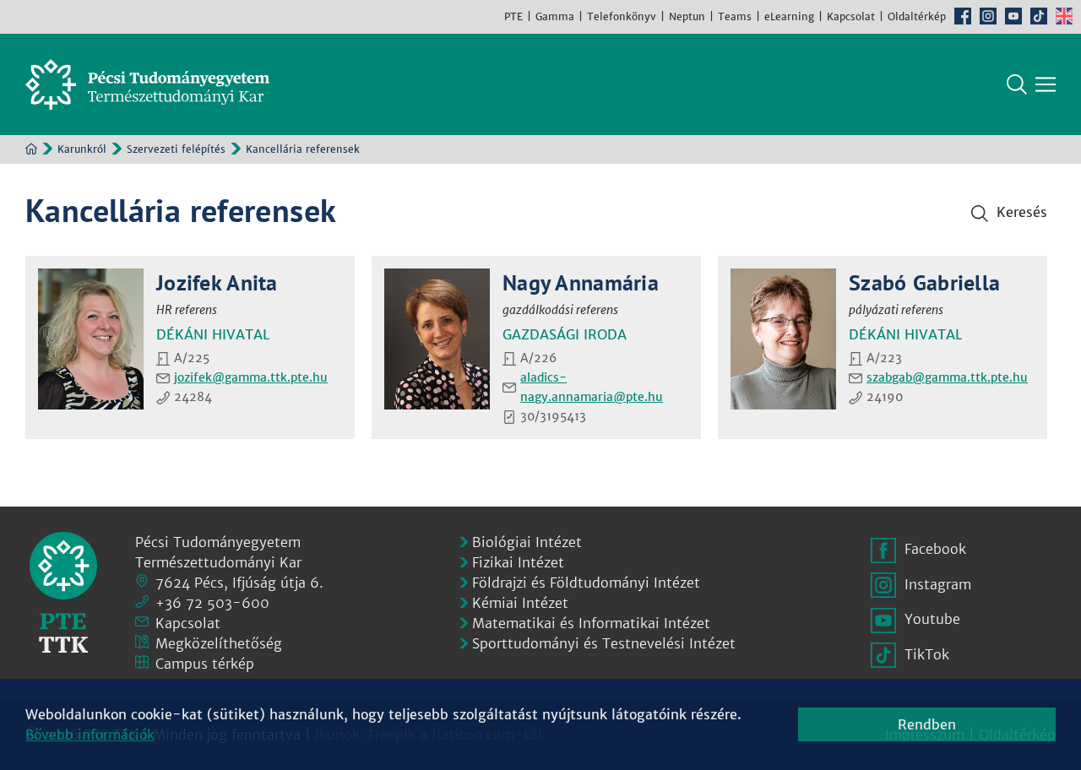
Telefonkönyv (621, 16)
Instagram (988, 16)
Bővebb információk (90, 734)
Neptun (687, 16)
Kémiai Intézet (520, 602)
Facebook (962, 16)
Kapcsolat (851, 16)
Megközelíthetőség (218, 643)
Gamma (554, 16)
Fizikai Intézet (518, 562)
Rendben (927, 724)
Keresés (1017, 84)
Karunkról (81, 149)
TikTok (1038, 16)
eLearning (789, 16)
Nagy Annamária (580, 282)
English (1064, 16)
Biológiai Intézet (527, 542)
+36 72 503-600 (212, 602)
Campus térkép (204, 663)
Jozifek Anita (216, 282)
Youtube (1013, 16)
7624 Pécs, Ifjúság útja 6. (239, 582)
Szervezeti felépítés (176, 149)
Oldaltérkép (917, 16)
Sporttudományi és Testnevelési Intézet (604, 643)
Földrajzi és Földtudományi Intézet (586, 582)
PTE (513, 16)
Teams (735, 16)
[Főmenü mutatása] (1045, 84)
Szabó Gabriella (924, 282)
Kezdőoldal (31, 149)
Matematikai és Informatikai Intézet (591, 623)
